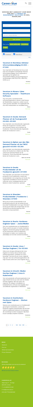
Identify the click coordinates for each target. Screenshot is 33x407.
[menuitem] (25, 3)
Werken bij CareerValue (8, 349)
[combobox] (16, 35)
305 (23, 325)
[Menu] (29, 3)
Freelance (8, 54)
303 (17, 325)
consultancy (24, 44)
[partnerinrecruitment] (13, 3)
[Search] (25, 3)
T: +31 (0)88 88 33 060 (7, 387)
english (5, 47)
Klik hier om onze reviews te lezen (10, 370)
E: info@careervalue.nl (7, 389)
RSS (29, 57)
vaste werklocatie (15, 44)
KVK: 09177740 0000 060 (8, 392)
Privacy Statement (6, 352)
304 (20, 325)
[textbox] (16, 35)
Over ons (4, 347)
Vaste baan (18, 54)
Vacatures (4, 345)
